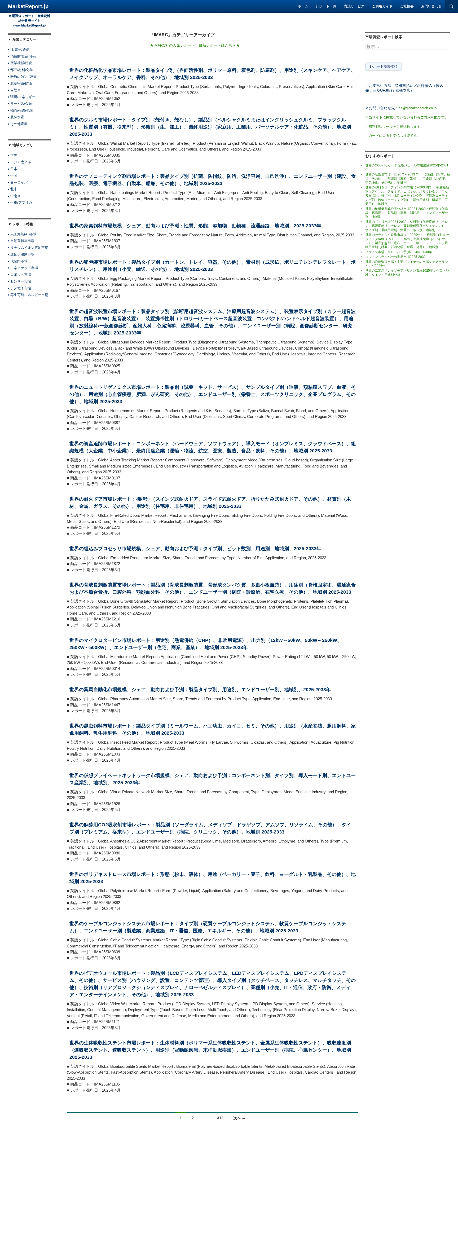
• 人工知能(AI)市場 (22, 234)
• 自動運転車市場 (21, 241)
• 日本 (12, 169)
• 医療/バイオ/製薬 (22, 76)
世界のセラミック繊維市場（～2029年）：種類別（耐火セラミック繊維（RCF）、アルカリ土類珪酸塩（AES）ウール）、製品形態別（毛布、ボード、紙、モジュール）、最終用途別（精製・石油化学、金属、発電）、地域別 (407, 241)
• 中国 (12, 176)
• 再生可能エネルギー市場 (28, 295)
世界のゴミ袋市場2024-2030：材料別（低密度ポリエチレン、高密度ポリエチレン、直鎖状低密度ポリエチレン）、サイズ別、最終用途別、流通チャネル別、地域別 (406, 226)
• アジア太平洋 (19, 162)
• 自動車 (14, 90)
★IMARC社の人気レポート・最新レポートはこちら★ (195, 45)
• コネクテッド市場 (23, 268)
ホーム (303, 6)
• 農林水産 (16, 117)
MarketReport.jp (28, 6)
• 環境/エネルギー (22, 97)
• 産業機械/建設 (20, 63)
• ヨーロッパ (18, 182)
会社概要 (407, 6)
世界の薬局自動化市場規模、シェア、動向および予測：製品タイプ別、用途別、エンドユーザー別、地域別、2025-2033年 (200, 689)
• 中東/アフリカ (20, 203)
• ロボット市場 (19, 275)
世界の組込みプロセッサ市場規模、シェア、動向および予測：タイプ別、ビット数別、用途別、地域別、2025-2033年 (195, 548)
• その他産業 (18, 124)
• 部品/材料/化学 (20, 70)
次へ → (239, 1118)
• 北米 (12, 189)
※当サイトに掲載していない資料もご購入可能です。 (406, 117)
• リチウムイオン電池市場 (28, 248)
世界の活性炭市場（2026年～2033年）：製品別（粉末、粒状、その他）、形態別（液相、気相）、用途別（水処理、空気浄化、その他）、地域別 (407, 178)
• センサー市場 (19, 281)
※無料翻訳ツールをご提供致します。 (394, 127)
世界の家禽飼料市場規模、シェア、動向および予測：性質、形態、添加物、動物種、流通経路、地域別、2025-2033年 (195, 225)
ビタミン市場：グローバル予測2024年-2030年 (398, 252)
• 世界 (12, 155)
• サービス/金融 (20, 103)
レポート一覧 (326, 6)
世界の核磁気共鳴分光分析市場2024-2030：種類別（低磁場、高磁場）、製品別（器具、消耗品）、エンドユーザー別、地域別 (406, 213)
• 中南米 (14, 196)
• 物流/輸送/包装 (20, 110)
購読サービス (354, 6)
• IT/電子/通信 (18, 49)
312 (220, 1118)
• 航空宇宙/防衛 (20, 83)
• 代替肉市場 (18, 261)
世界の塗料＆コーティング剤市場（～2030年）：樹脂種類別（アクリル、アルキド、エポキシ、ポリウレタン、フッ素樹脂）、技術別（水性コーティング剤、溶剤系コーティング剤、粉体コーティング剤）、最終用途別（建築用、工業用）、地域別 (407, 196)
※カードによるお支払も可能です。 (392, 136)
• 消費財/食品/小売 (22, 56)
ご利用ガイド (382, 6)
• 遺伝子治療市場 (21, 254)
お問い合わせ (431, 6)
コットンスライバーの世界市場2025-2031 (395, 257)
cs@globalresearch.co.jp (418, 108)
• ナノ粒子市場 (19, 288)
